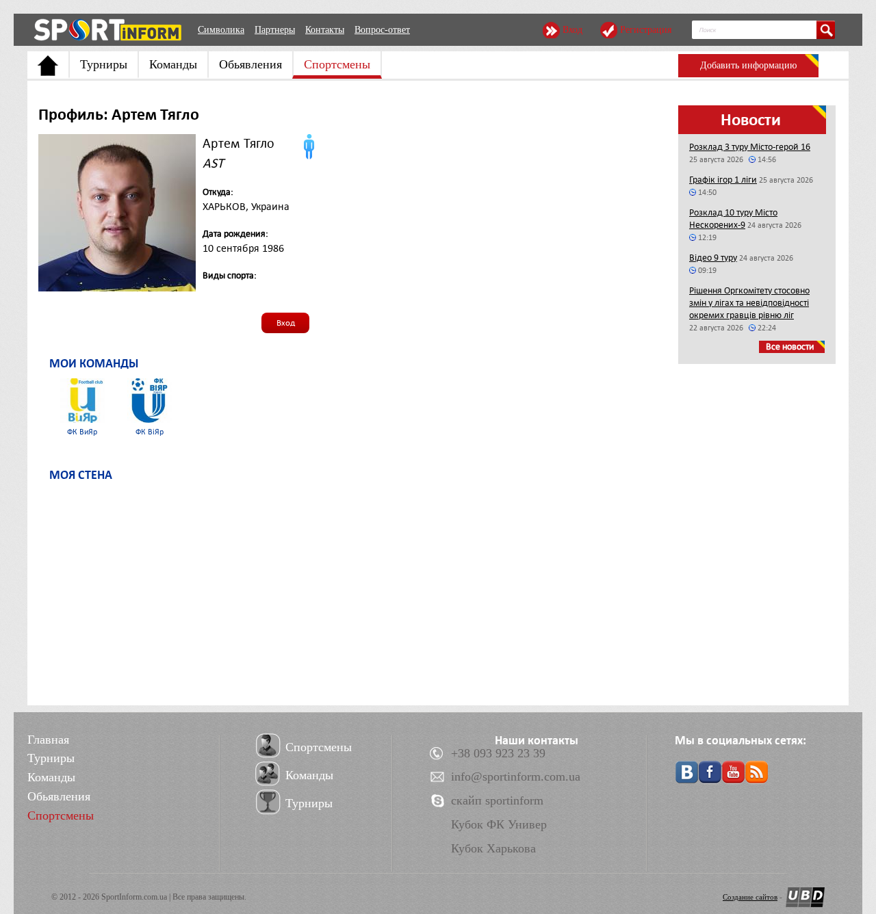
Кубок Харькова (493, 848)
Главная (48, 739)
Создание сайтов (750, 897)
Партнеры (275, 30)
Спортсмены (337, 64)
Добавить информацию (748, 65)
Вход (572, 30)
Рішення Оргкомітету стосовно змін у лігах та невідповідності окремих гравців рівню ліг (749, 302)
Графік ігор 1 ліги (723, 179)
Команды (173, 64)
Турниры (103, 64)
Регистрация (645, 30)
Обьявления (250, 64)
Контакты (324, 30)
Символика (221, 30)
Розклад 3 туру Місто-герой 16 (749, 147)
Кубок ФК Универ (499, 824)
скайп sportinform (497, 800)
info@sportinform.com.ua (515, 776)
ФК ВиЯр (82, 432)
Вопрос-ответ (382, 30)
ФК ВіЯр (150, 432)
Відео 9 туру (713, 257)
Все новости (790, 346)
